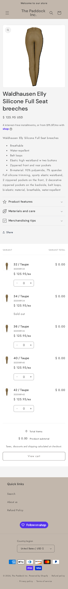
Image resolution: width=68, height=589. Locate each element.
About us (12, 502)
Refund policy (58, 575)
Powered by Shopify (38, 575)
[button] (7, 13)
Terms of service (44, 581)
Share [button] (9, 232)
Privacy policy (26, 581)
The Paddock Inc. (20, 575)
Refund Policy (15, 510)
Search (11, 494)
